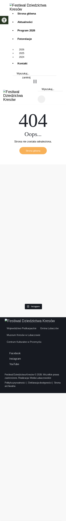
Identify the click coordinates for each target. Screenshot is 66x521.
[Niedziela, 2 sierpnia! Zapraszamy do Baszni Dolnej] (12, 180)
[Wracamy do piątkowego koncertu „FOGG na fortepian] (12, 274)
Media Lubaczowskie (40, 377)
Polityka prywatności (15, 382)
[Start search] (15, 78)
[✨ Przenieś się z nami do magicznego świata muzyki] (33, 205)
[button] (4, 20)
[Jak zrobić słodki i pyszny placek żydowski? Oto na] (54, 174)
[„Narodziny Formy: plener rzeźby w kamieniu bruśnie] (33, 266)
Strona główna (33, 150)
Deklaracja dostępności (40, 382)
